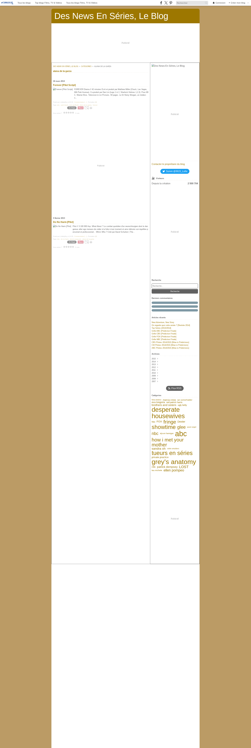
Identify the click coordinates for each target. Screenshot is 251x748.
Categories (86, 66)
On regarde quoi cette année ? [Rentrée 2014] (171, 325)
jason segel (191, 427)
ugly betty (182, 405)
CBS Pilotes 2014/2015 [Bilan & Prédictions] (170, 342)
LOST (184, 467)
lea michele (157, 470)
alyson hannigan (167, 433)
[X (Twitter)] (166, 3)
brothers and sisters (164, 405)
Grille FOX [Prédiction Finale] (164, 337)
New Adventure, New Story (163, 322)
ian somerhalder (184, 400)
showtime (164, 427)
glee (181, 427)
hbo (153, 422)
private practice (160, 457)
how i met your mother (168, 442)
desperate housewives (168, 412)
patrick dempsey (167, 466)
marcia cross (169, 400)
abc (181, 433)
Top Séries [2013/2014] (161, 328)
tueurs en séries (172, 453)
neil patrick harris (174, 402)
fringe (169, 421)
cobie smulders (173, 448)
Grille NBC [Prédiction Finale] (164, 339)
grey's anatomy (174, 461)
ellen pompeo (174, 470)
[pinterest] (171, 3)
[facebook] (161, 3)
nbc (155, 433)
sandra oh (159, 448)
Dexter (181, 421)
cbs (154, 467)
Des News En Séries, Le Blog (65, 66)
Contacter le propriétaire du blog (168, 164)
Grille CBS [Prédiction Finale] (164, 334)
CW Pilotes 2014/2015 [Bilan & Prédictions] (170, 345)
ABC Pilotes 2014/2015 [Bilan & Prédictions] (170, 348)
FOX (159, 421)
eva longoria (158, 402)
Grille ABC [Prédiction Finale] (164, 331)
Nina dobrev (156, 400)
